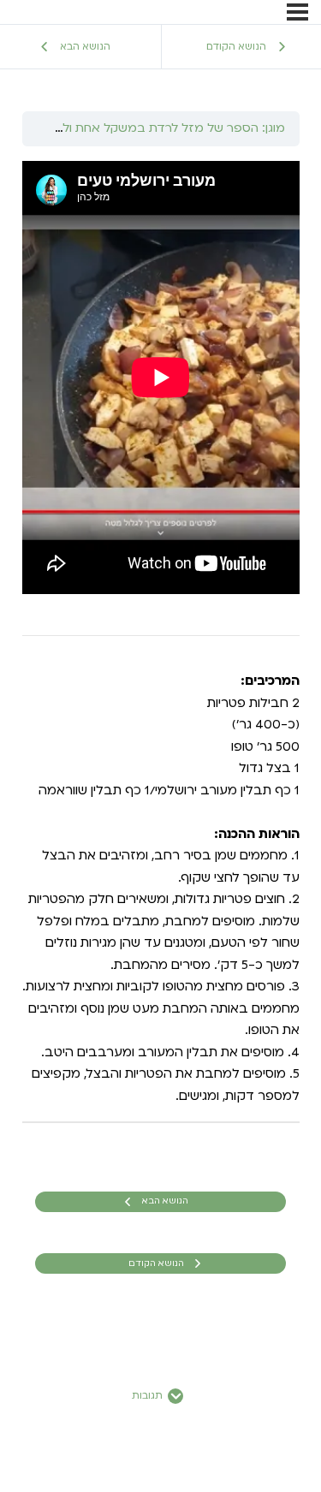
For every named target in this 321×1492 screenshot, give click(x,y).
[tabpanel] (161, 634)
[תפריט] (297, 12)
